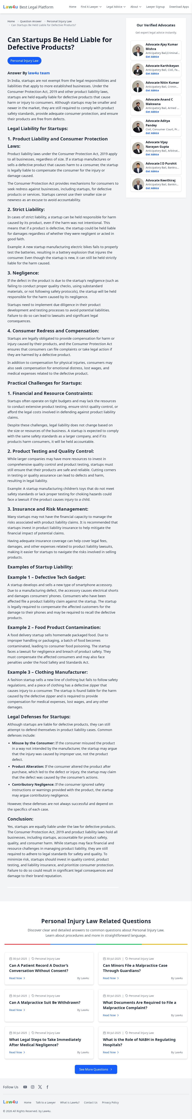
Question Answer (31, 21)
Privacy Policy (110, 1102)
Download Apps (179, 6)
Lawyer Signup (155, 6)
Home (72, 6)
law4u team (39, 72)
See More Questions (93, 1069)
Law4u (46, 1111)
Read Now (15, 978)
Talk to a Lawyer (46, 1102)
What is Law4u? (70, 1102)
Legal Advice (114, 6)
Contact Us (91, 1102)
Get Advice (152, 56)
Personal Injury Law (59, 21)
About (134, 6)
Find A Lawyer (89, 6)
